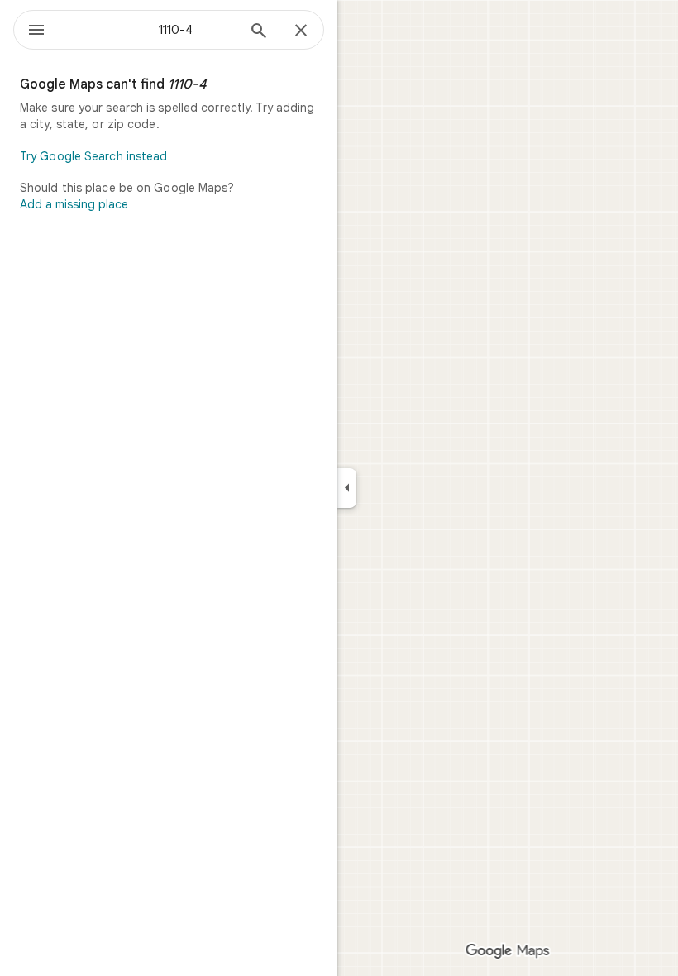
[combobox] (151, 30)
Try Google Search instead (94, 156)
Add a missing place (74, 204)
